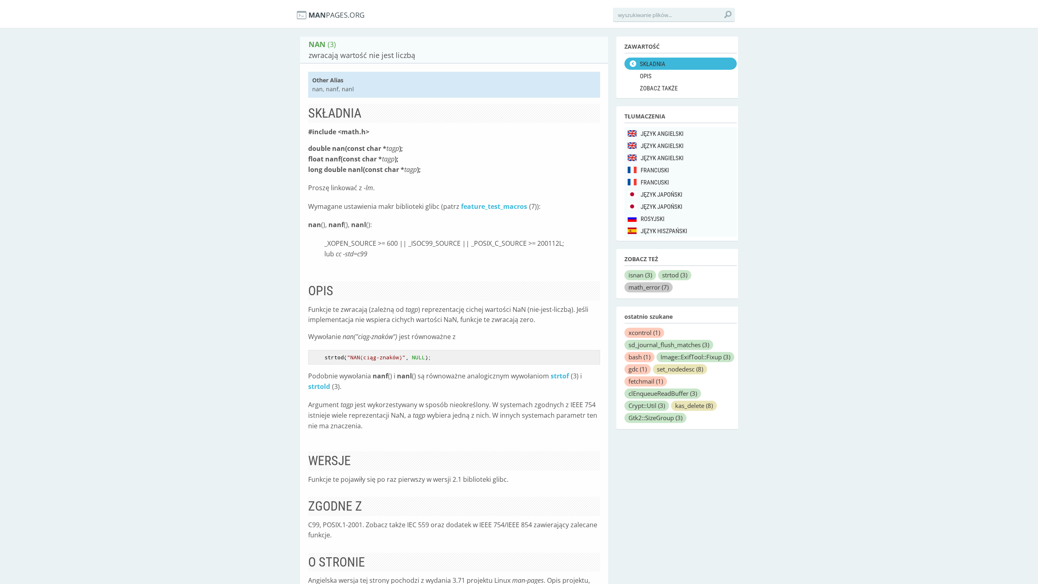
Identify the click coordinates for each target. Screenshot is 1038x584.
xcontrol (644, 332)
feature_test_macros (494, 206)
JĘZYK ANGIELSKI (662, 133)
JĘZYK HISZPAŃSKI (664, 231)
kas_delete (694, 406)
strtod (674, 275)
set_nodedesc (680, 369)
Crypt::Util (646, 406)
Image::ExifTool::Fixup (695, 357)
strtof (560, 375)
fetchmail (645, 381)
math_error (648, 287)
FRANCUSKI (655, 170)
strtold (319, 386)
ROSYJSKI (653, 219)
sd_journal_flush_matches (668, 345)
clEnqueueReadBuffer (662, 393)
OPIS (646, 76)
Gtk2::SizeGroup (655, 418)
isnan (640, 275)
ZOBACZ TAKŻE (659, 88)
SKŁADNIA (652, 64)
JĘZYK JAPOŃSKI (661, 194)
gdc (637, 369)
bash (639, 357)
